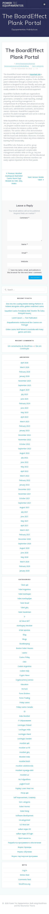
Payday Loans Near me (24, 788)
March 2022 (24, 476)
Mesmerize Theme (27, 906)
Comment (24, 217)
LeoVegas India (24, 729)
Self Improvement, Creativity (24, 797)
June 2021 (24, 516)
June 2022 (24, 462)
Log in (24, 870)
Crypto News (24, 675)
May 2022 (24, 467)
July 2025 (24, 394)
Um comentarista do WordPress (20, 346)
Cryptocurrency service (24, 680)
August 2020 (24, 548)
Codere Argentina (24, 666)
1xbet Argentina (24, 589)
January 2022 (24, 485)
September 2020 (24, 543)
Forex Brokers (24, 693)
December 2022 (24, 435)
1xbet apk (24, 585)
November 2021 (24, 494)
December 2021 (24, 489)
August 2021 (24, 507)
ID (24, 711)
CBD (24, 662)
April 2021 (24, 525)
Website (24, 261)
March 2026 (24, 367)
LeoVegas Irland (24, 734)
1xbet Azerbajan (24, 594)
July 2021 (24, 512)
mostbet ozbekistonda (24, 766)
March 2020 (24, 562)
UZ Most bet (24, 824)
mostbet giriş (25, 752)
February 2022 (24, 480)
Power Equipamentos (12, 4)
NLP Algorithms (24, 779)
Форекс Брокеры (24, 847)
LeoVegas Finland (24, 725)
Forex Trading (24, 698)
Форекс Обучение (24, 852)
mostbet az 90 (24, 748)
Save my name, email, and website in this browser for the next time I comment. (24, 271)
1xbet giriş (24, 607)
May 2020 (24, 557)
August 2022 (24, 453)
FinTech (25, 689)
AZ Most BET (24, 621)
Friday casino (25, 702)
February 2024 (24, 403)
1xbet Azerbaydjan (24, 598)
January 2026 (24, 376)
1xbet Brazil (24, 603)
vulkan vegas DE (24, 829)
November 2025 (24, 381)
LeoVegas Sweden (24, 739)
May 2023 (24, 412)
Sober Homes (24, 806)
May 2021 (24, 521)
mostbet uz (24, 775)
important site (35, 74)
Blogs (24, 639)
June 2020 (24, 552)
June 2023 (24, 408)
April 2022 (24, 471)
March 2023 (24, 421)
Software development (24, 815)
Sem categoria (37, 66)
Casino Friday (24, 657)
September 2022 (24, 448)
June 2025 (24, 399)
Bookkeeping (25, 644)
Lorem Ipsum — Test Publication (24, 318)
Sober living (24, 811)
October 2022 (24, 444)
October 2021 (24, 498)
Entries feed (24, 875)
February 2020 (24, 566)
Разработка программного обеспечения (24, 843)
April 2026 (24, 363)
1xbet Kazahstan (24, 612)
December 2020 (24, 539)
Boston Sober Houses (24, 648)
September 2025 (24, 385)
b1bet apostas (24, 630)
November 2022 (24, 439)
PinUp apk (24, 793)
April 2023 (24, 417)
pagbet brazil (24, 784)
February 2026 (24, 372)
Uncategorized (24, 820)
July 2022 (24, 458)
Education (24, 684)
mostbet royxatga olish (24, 770)
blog (24, 634)
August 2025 (24, 390)
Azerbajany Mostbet (24, 625)
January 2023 (24, 430)
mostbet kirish (24, 761)
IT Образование (24, 720)
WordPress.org (24, 884)
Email (24, 253)
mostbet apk (24, 743)
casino (24, 653)
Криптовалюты (24, 838)
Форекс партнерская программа (25, 856)
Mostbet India (24, 757)
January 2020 (24, 571)
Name (24, 244)
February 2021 (24, 534)
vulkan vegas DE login (24, 833)
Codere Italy (24, 671)
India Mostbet (24, 716)
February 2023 (24, 426)
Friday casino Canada (24, 707)
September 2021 (24, 503)
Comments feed (24, 879)
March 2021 (24, 530)
